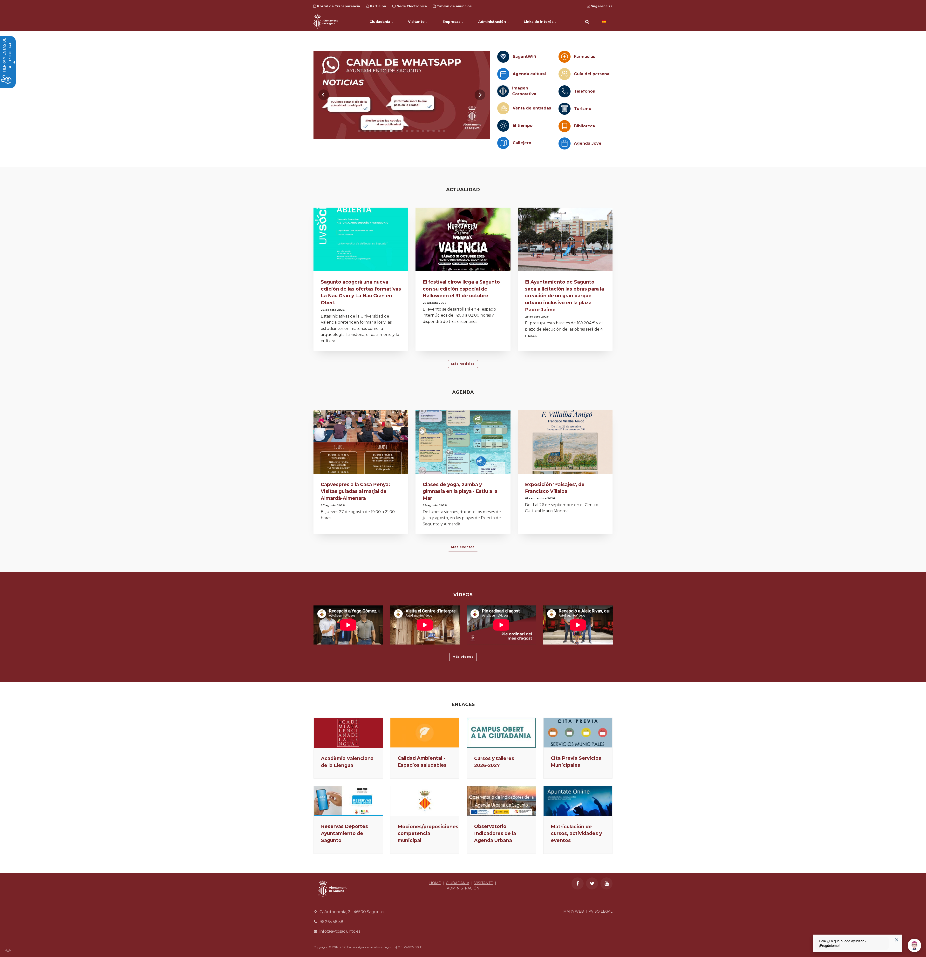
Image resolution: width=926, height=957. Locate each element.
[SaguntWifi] (503, 57)
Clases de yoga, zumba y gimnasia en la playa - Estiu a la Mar (460, 491)
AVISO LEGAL (601, 911)
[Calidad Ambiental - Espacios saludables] (424, 732)
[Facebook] (578, 883)
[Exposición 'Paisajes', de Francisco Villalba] (565, 443)
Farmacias (584, 56)
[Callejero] (503, 143)
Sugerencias (601, 6)
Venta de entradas (532, 108)
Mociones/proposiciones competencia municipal (428, 833)
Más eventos (463, 547)
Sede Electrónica (411, 6)
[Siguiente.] (480, 94)
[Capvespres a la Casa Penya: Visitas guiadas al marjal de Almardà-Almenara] (360, 443)
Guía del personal (592, 74)
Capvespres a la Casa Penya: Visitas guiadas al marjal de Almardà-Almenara (355, 491)
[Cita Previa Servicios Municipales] (578, 732)
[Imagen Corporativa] (503, 91)
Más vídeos (462, 656)
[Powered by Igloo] (7, 950)
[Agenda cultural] (503, 74)
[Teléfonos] (564, 91)
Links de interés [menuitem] (539, 22)
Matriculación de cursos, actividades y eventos (576, 833)
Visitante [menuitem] (417, 22)
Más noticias (463, 364)
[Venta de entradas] (503, 108)
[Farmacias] (564, 57)
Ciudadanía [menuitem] (380, 22)
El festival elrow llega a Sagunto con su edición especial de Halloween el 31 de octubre (461, 289)
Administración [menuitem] (492, 22)
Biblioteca (584, 126)
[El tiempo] (503, 126)
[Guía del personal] (564, 74)
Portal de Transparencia (338, 6)
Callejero (522, 143)
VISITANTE (483, 883)
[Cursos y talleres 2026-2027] (501, 733)
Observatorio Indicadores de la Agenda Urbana (495, 833)
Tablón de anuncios (454, 6)
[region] (401, 95)
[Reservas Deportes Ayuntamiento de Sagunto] (348, 801)
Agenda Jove (587, 143)
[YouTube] (606, 883)
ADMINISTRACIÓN (463, 888)
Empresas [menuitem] (452, 22)
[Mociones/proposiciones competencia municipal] (424, 801)
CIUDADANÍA (457, 883)
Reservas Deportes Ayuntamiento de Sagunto (344, 833)
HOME (435, 883)
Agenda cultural (529, 74)
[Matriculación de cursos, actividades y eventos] (578, 801)
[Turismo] (564, 109)
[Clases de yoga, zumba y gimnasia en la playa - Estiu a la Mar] (462, 443)
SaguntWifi (524, 56)
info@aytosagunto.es (340, 931)
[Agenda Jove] (564, 143)
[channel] (401, 95)
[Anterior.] (323, 94)
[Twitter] (592, 883)
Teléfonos (584, 91)
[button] (587, 21)
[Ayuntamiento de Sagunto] (325, 21)
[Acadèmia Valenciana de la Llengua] (348, 733)
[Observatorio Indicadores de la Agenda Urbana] (501, 801)
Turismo (582, 108)
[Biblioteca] (564, 126)
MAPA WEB (573, 911)
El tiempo (522, 125)
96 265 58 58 (331, 921)
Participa (377, 6)
